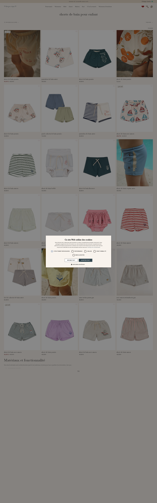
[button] (78, 264)
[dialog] (78, 252)
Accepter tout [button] (85, 260)
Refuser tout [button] (71, 260)
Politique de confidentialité (93, 247)
